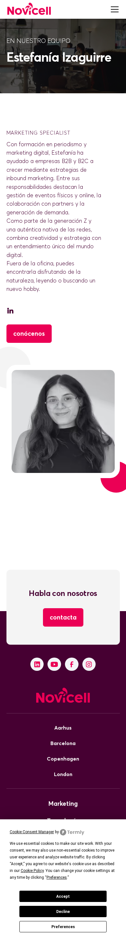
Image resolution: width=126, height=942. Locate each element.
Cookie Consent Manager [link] (32, 832)
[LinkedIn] (37, 664)
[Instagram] (89, 664)
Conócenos (29, 333)
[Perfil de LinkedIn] (10, 312)
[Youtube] (54, 664)
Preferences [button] (57, 877)
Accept (63, 896)
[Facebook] (72, 664)
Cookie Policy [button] (32, 870)
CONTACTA (63, 617)
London (63, 774)
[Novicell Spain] (29, 9)
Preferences (63, 927)
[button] (113, 9)
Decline (63, 911)
